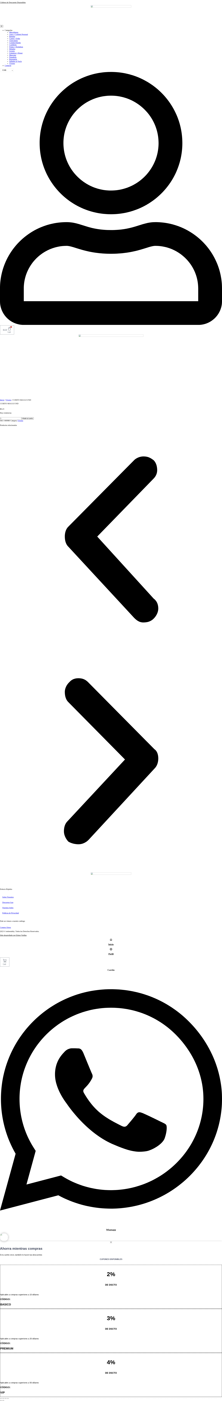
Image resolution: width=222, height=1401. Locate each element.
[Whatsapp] (111, 1226)
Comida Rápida (15, 43)
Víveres (12, 63)
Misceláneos (13, 32)
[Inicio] (111, 940)
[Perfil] (111, 950)
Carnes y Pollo (14, 39)
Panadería (12, 57)
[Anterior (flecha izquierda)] (1, 1400)
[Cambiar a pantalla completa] (3, 1398)
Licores (12, 51)
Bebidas (12, 36)
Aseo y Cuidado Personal (18, 34)
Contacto (8, 66)
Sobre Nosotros (8, 897)
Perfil (111, 954)
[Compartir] (5, 1398)
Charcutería (13, 41)
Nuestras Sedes (7, 908)
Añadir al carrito (27, 418)
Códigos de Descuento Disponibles (13, 2)
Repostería (13, 59)
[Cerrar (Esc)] (8, 1398)
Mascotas (12, 55)
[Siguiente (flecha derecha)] (3, 1400)
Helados (12, 49)
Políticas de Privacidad (10, 913)
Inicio (2, 400)
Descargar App (7, 902)
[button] (111, 540)
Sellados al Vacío (15, 61)
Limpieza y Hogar (16, 53)
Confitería (13, 45)
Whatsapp (111, 1230)
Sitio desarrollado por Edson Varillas (13, 935)
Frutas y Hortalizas (16, 47)
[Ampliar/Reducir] (1, 1398)
